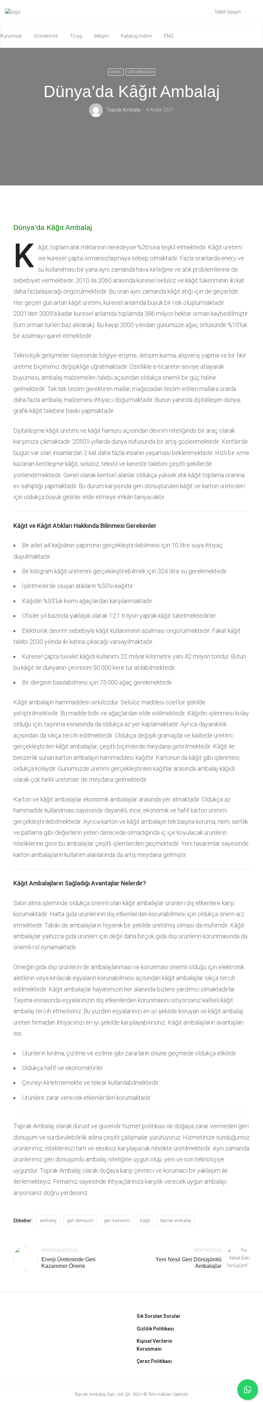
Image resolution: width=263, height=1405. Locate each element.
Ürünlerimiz (46, 36)
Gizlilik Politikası (155, 1328)
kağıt (145, 1220)
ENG (169, 36)
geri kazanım (117, 1220)
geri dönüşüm (80, 1220)
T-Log (76, 36)
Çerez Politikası (154, 1361)
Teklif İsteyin (227, 12)
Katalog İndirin (136, 36)
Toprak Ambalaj (123, 110)
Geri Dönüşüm (140, 72)
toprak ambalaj (175, 1220)
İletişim (101, 36)
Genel (116, 72)
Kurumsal (11, 36)
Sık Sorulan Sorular (158, 1316)
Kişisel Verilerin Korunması (154, 1344)
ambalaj (48, 1220)
